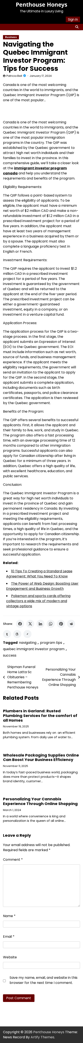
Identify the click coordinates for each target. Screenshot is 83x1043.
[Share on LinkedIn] (40, 624)
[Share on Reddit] (71, 624)
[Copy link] (27, 634)
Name (9, 915)
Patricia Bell (14, 76)
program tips (51, 642)
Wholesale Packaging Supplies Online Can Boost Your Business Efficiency (41, 757)
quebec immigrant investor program (33, 649)
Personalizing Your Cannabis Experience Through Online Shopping (40, 801)
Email (8, 936)
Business (11, 37)
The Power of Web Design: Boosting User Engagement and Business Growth (42, 586)
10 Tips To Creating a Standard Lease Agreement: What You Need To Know (39, 574)
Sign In (73, 19)
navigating (27, 642)
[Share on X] (30, 624)
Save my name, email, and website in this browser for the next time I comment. (43, 980)
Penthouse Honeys (41, 4)
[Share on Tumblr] (7, 634)
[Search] (77, 27)
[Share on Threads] (17, 634)
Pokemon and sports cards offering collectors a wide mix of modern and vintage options (38, 600)
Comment (13, 859)
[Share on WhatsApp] (51, 624)
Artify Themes (42, 1037)
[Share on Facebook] (20, 624)
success (9, 655)
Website (10, 957)
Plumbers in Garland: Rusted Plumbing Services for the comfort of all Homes (40, 715)
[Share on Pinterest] (61, 624)
